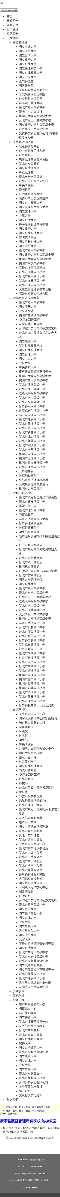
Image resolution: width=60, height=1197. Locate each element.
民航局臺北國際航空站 (33, 90)
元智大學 (25, 939)
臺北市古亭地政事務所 (33, 848)
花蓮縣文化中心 (29, 146)
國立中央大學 (27, 77)
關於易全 (12, 20)
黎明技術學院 (27, 237)
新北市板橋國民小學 (32, 428)
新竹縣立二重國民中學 (33, 129)
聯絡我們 (12, 1099)
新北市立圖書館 (29, 163)
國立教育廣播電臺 (30, 883)
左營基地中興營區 (30, 324)
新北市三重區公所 (30, 857)
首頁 (9, 16)
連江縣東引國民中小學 (33, 410)
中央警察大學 (27, 367)
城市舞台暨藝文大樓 (32, 722)
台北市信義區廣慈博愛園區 (36, 787)
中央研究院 (26, 185)
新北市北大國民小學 (32, 436)
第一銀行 (25, 1091)
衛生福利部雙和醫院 (32, 874)
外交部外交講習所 (30, 98)
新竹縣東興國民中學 (32, 644)
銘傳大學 (25, 1043)
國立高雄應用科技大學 (33, 207)
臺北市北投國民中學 (32, 510)
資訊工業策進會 (29, 835)
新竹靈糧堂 (26, 155)
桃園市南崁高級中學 (32, 263)
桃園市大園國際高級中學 (35, 116)
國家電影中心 (27, 1008)
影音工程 (18, 1000)
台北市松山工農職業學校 (35, 120)
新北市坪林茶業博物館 (33, 1021)
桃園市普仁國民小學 (32, 679)
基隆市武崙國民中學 (32, 623)
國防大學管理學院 (30, 579)
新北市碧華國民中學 (32, 636)
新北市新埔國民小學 (32, 423)
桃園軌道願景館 (29, 566)
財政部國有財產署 (30, 818)
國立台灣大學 (27, 55)
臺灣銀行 (25, 189)
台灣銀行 (25, 896)
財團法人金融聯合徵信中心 (36, 748)
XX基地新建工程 (29, 319)
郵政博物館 (26, 891)
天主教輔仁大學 (29, 930)
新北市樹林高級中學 (32, 610)
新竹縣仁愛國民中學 (32, 640)
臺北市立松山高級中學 (33, 592)
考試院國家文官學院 (32, 94)
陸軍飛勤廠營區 (29, 475)
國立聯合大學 (27, 1017)
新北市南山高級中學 (32, 397)
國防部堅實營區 (29, 532)
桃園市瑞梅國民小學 (32, 454)
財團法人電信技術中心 (33, 887)
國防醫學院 (26, 85)
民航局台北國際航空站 (33, 484)
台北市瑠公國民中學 (32, 631)
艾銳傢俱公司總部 (30, 1095)
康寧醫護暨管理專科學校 (35, 371)
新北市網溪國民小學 (32, 445)
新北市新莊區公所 (30, 870)
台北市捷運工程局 (30, 805)
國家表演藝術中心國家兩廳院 (38, 718)
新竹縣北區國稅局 (30, 523)
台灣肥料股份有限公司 (33, 1082)
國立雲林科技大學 (30, 241)
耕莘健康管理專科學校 (33, 224)
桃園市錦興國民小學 (32, 688)
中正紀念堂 (26, 172)
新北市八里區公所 (30, 562)
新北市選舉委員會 (30, 558)
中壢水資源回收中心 (32, 844)
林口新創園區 (27, 761)
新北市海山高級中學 (32, 389)
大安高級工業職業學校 (33, 614)
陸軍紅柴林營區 (29, 527)
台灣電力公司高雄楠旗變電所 (38, 328)
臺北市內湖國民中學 (32, 653)
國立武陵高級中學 (30, 965)
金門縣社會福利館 (30, 194)
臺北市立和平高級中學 (33, 1052)
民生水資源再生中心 (32, 714)
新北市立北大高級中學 (33, 952)
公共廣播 (18, 991)
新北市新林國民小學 (32, 432)
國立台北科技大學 (30, 233)
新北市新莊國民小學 (32, 441)
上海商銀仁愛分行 (30, 1086)
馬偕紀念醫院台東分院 (33, 159)
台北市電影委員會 (30, 1034)
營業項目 (12, 25)
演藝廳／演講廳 (23, 142)
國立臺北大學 (27, 584)
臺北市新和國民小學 (32, 1078)
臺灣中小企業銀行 (30, 111)
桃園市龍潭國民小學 (32, 458)
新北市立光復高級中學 (33, 956)
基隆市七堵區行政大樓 (33, 519)
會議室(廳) (19, 709)
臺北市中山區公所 (30, 861)
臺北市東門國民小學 (32, 662)
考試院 (23, 792)
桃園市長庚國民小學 (32, 683)
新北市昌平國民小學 (32, 276)
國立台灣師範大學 (30, 1047)
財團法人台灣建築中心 (33, 987)
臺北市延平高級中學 (32, 107)
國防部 (23, 740)
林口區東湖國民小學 (32, 415)
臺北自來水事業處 (30, 176)
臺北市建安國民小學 (32, 285)
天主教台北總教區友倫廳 (35, 289)
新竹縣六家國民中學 (32, 406)
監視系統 (18, 995)
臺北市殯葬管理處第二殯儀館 (38, 497)
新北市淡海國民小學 (32, 467)
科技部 (23, 783)
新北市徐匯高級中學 (32, 384)
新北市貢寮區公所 (30, 575)
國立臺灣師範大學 (30, 913)
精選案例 (12, 33)
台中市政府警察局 (30, 545)
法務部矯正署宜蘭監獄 (33, 198)
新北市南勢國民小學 (32, 449)
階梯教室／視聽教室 (26, 298)
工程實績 (12, 38)
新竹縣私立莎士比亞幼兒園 (36, 705)
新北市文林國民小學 (32, 280)
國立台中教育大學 (30, 202)
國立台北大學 (27, 64)
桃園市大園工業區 (30, 488)
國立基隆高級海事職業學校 (36, 969)
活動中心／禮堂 (23, 493)
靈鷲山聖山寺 (27, 506)
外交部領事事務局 (30, 796)
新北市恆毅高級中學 (32, 402)
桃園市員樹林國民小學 (33, 462)
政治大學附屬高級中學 (33, 393)
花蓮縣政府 (26, 514)
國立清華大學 (27, 51)
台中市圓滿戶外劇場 (32, 150)
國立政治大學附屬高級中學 (36, 124)
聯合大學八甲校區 (30, 753)
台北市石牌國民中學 (32, 627)
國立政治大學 (27, 59)
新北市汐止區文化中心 (33, 181)
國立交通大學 (27, 46)
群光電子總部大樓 (30, 103)
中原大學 (25, 215)
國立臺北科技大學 (30, 68)
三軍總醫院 (26, 471)
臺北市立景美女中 (30, 1073)
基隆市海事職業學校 (32, 267)
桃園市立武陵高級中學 (33, 315)
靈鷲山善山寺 (27, 757)
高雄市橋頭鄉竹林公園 (33, 293)
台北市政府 (26, 779)
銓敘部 (23, 735)
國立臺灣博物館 (29, 168)
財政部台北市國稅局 (32, 1026)
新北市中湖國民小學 (32, 666)
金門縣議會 (26, 81)
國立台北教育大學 (30, 72)
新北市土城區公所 (30, 852)
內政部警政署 (27, 770)
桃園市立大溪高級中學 (33, 380)
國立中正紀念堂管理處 (33, 826)
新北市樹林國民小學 (32, 272)
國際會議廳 (20, 42)
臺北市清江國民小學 (32, 692)
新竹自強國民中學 (30, 649)
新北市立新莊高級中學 (33, 961)
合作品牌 (12, 29)
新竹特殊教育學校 (30, 345)
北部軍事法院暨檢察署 (33, 480)
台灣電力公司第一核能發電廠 (38, 571)
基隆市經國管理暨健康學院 (36, 943)
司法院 (23, 731)
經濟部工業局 (27, 822)
